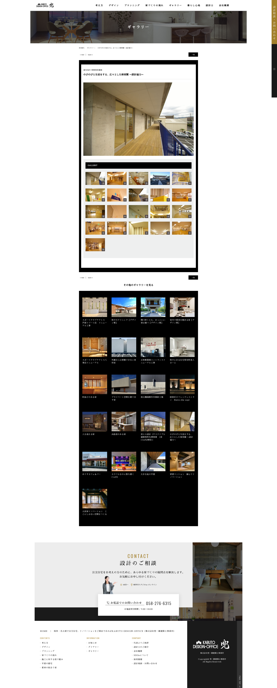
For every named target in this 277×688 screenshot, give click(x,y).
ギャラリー (93, 651)
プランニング (48, 651)
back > (90, 55)
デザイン (46, 647)
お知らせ (92, 643)
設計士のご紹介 (141, 647)
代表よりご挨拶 (141, 643)
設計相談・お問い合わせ (145, 663)
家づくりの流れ (49, 655)
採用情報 (138, 659)
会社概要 (138, 651)
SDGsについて (141, 655)
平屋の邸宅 (47, 663)
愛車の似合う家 (49, 668)
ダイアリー (93, 647)
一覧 (193, 54)
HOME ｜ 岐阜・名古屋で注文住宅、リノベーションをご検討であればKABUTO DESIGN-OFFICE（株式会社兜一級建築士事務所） (108, 631)
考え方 (45, 643)
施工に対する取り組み (52, 659)
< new (82, 55)
